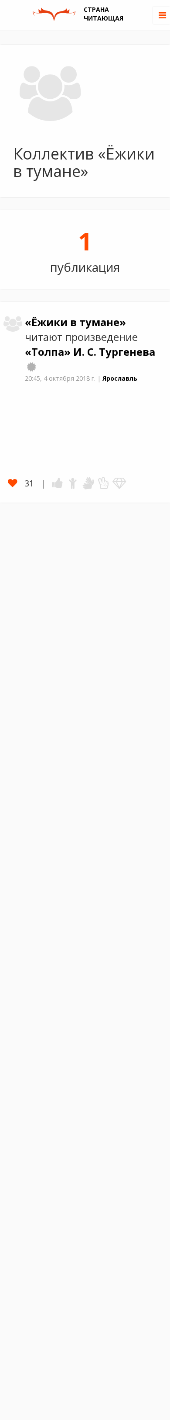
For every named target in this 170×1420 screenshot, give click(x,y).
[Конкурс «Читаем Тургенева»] (31, 367)
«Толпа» (49, 352)
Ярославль (119, 378)
